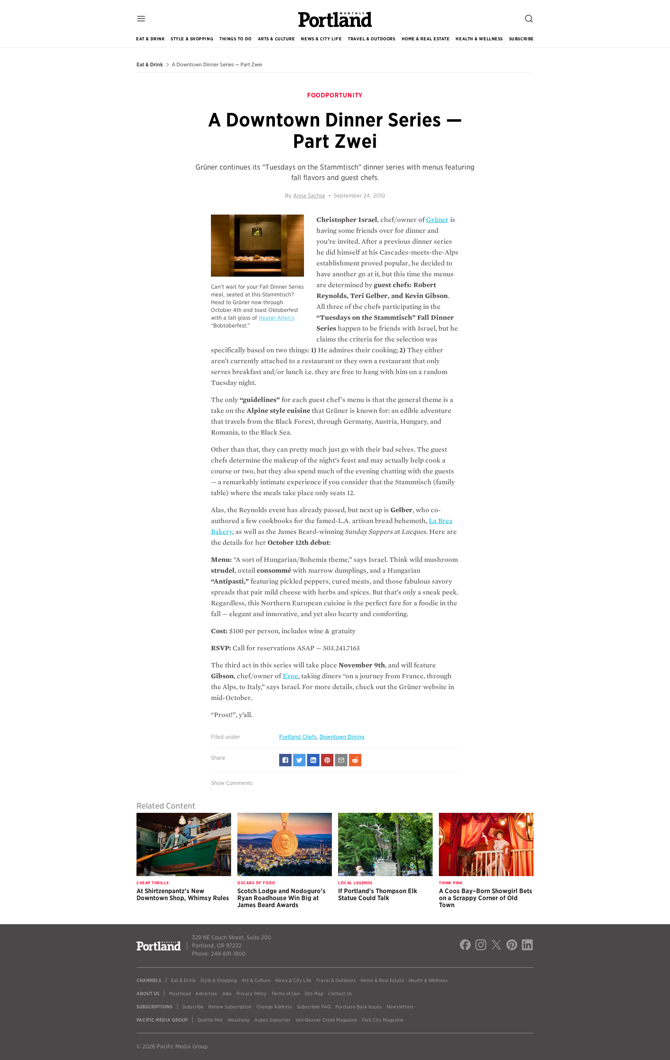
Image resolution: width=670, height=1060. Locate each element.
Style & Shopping (192, 39)
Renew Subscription (230, 1007)
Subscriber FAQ (314, 1007)
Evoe (290, 676)
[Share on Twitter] (299, 760)
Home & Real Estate (426, 39)
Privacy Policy (252, 993)
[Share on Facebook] (285, 760)
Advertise (206, 993)
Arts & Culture (276, 39)
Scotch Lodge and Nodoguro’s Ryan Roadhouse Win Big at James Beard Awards (281, 898)
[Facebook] (465, 946)
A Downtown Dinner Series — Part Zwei (217, 65)
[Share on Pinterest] (327, 760)
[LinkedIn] (527, 946)
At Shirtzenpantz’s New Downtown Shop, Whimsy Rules (182, 894)
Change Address (274, 1007)
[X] (496, 946)
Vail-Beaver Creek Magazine (326, 1020)
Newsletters (400, 1007)
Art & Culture (256, 980)
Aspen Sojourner (272, 1020)
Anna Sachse (309, 195)
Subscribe (521, 39)
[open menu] (141, 19)
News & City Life (321, 39)
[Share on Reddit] (355, 760)
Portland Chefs (297, 737)
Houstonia (239, 1020)
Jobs (227, 993)
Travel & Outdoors (371, 39)
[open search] (529, 19)
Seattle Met (210, 1020)
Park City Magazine (383, 1020)
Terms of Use (285, 993)
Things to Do (235, 39)
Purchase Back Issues (358, 1007)
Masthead (180, 993)
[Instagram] (480, 946)
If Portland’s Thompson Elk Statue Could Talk (377, 894)
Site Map (313, 993)
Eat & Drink (150, 39)
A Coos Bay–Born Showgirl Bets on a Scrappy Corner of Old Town (485, 898)
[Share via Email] (341, 760)
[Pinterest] (511, 946)
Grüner (437, 219)
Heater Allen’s (276, 318)
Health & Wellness (479, 39)
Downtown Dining (341, 737)
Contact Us (340, 993)
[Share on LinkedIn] (313, 760)
